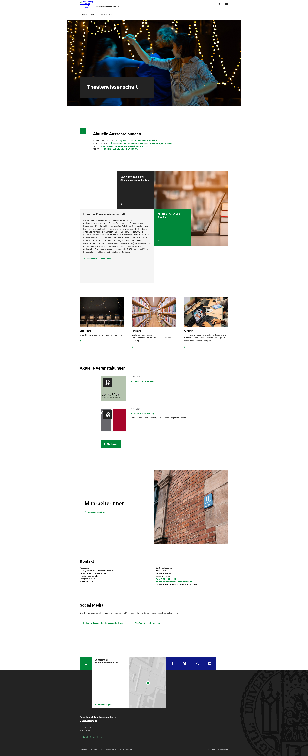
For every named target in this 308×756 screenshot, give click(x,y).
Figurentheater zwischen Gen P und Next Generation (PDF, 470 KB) (142, 143)
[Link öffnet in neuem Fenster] (129, 682)
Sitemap (83, 750)
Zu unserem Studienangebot (98, 258)
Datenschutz (96, 750)
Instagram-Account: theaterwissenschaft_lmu (103, 623)
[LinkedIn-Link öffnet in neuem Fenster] (209, 663)
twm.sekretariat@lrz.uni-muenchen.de (175, 582)
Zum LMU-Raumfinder (92, 737)
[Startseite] (86, 663)
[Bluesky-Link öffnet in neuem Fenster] (185, 663)
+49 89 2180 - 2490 (167, 579)
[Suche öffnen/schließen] (219, 4)
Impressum (111, 750)
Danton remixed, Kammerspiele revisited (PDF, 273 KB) (127, 146)
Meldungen (112, 444)
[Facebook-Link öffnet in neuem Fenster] (172, 663)
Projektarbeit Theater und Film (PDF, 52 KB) (137, 140)
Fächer (92, 14)
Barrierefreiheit (126, 750)
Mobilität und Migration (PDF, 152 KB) (121, 149)
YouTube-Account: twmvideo (147, 623)
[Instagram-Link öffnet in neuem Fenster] (197, 663)
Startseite (83, 14)
